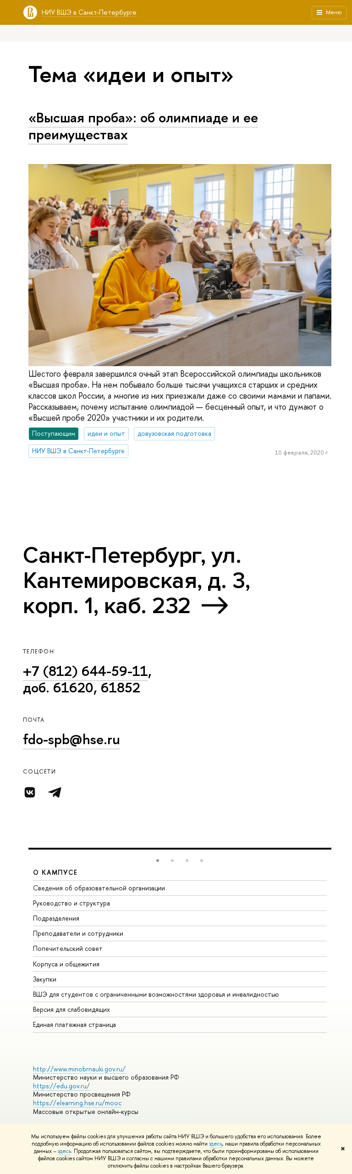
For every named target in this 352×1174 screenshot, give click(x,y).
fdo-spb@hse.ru (71, 739)
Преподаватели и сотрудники (78, 933)
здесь (215, 1143)
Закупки (44, 979)
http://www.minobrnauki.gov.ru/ (79, 1068)
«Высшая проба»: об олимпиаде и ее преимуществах (143, 126)
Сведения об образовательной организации (99, 887)
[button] (157, 860)
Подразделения (56, 918)
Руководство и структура (71, 903)
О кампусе (55, 872)
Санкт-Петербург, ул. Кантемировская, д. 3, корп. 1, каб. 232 (136, 581)
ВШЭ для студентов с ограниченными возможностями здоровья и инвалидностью (156, 994)
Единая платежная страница (74, 1024)
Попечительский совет (68, 948)
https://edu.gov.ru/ (61, 1085)
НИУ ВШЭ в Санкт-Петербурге (89, 12)
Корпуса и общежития (66, 964)
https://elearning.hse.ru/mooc (77, 1102)
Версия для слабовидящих (71, 1009)
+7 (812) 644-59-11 (85, 670)
